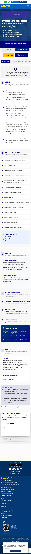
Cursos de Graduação (6, 480)
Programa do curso (18, 61)
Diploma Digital (4, 513)
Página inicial (9, 12)
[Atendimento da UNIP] (9, 2)
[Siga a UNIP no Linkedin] (13, 469)
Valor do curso (21, 55)
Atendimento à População (7, 510)
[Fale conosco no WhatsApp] (5, 1)
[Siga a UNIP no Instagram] (15, 469)
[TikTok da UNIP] (18, 469)
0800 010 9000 (15, 472)
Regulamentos (4, 499)
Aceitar (15, 551)
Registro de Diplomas (6, 515)
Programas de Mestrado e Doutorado (10, 484)
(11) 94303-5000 (16, 473)
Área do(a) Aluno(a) (5, 511)
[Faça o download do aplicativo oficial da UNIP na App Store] (19, 464)
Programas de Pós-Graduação (19, 12)
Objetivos (6, 61)
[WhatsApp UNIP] (5, 2)
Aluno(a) (24, 1)
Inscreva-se (9, 55)
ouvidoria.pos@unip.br (13, 407)
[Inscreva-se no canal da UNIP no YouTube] (21, 469)
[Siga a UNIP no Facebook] (10, 469)
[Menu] (28, 6)
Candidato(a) (15, 1)
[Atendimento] (9, 2)
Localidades (4, 508)
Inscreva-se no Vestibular (7, 489)
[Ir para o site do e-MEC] (10, 526)
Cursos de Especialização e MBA (9, 482)
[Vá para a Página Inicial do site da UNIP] (5, 6)
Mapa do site (4, 517)
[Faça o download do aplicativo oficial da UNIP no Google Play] (12, 464)
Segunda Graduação (6, 495)
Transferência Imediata (7, 493)
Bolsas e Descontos (6, 497)
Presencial (8, 49)
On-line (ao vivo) (16, 14)
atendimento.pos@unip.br (20, 339)
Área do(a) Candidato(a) (6, 500)
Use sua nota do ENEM (6, 491)
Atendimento (4, 506)
